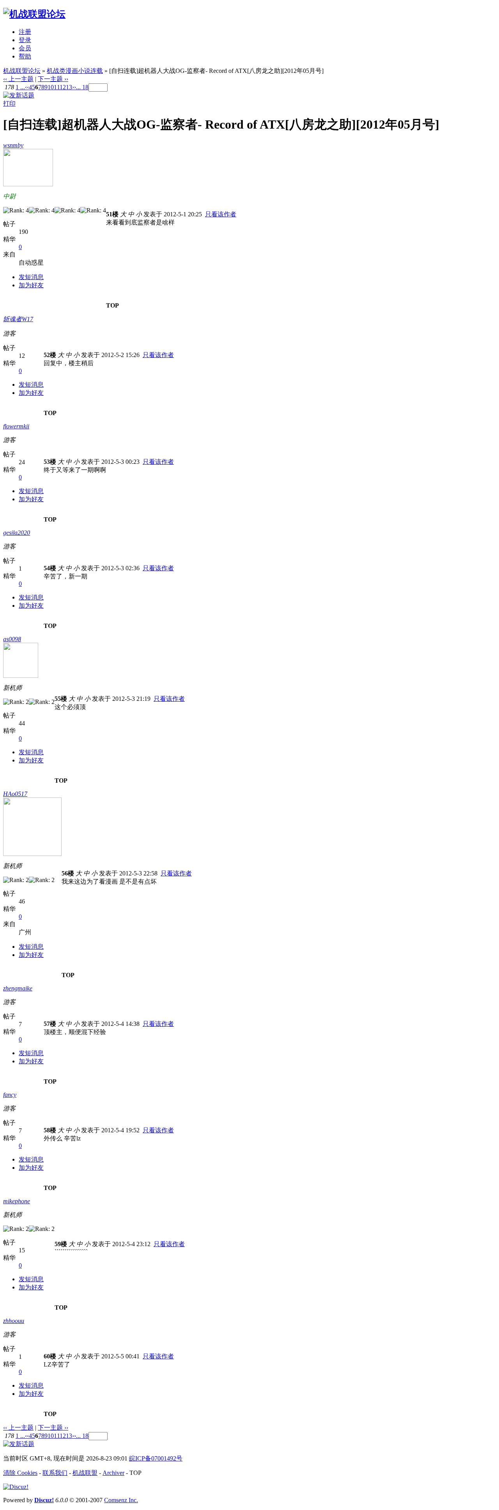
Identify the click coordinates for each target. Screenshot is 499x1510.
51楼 (112, 214)
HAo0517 (15, 793)
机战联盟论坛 (22, 70)
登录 (25, 40)
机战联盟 (85, 1472)
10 (51, 87)
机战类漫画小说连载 (75, 70)
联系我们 (54, 1472)
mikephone (16, 1201)
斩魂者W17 (18, 319)
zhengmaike (17, 988)
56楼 (68, 873)
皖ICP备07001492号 (155, 1458)
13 (69, 87)
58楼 (50, 1130)
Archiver (113, 1472)
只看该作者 (220, 214)
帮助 (25, 56)
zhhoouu (13, 1320)
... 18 (82, 87)
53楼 (50, 461)
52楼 (50, 355)
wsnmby (13, 145)
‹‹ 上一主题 (18, 79)
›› (74, 87)
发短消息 (31, 277)
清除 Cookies (20, 1472)
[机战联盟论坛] (34, 14)
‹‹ (27, 87)
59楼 (61, 1244)
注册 (25, 31)
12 (63, 87)
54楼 (50, 568)
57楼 (50, 1023)
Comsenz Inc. (121, 1500)
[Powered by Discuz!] (15, 1486)
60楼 (50, 1356)
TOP (112, 305)
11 (57, 87)
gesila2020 (16, 532)
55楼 (61, 698)
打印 (9, 103)
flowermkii (16, 426)
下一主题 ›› (53, 79)
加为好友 (31, 285)
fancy (9, 1094)
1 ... (20, 87)
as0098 (12, 639)
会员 (25, 48)
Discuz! (44, 1500)
